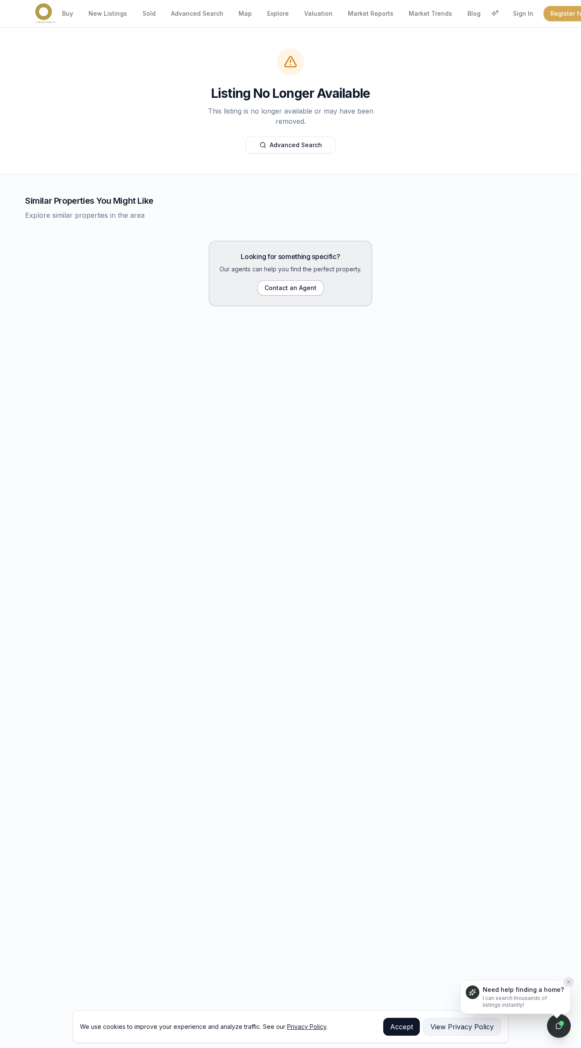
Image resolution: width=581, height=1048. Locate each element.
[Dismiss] (569, 979)
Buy (67, 13)
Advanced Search (197, 13)
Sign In (523, 13)
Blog (474, 13)
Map (245, 13)
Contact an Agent (290, 287)
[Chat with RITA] (559, 1026)
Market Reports (370, 13)
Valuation (318, 13)
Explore (278, 13)
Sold (149, 13)
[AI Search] (495, 13)
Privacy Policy (306, 1026)
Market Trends (430, 13)
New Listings (107, 13)
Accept (401, 1026)
